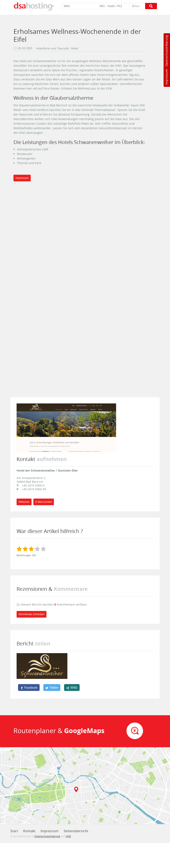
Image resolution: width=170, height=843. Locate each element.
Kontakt (29, 831)
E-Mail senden (43, 501)
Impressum (166, 77)
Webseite (24, 501)
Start (14, 831)
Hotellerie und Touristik (52, 48)
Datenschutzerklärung (166, 50)
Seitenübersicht (76, 831)
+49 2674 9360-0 (33, 485)
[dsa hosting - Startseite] (33, 6)
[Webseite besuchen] (66, 427)
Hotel (74, 48)
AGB (68, 836)
